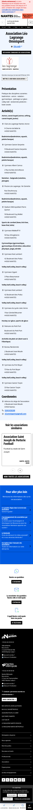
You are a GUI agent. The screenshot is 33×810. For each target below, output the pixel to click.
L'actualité (5, 720)
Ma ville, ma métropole (10, 709)
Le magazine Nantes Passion (11, 723)
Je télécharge (16, 623)
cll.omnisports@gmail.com (15, 414)
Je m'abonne (16, 582)
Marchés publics (6, 746)
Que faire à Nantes (8, 716)
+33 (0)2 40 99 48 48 (8, 671)
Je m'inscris (16, 602)
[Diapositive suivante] (30, 22)
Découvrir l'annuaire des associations (16, 53)
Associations (5, 762)
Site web (17, 46)
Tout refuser (22, 795)
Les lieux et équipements (9, 772)
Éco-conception (16, 788)
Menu (29, 807)
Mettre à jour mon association (14, 79)
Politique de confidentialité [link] (22, 799)
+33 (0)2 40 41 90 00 (8, 642)
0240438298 (10, 410)
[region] (16, 22)
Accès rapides (4, 808)
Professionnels (6, 756)
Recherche (22, 808)
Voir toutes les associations (16, 477)
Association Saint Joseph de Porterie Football (15, 440)
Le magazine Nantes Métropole (13, 727)
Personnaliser (8, 799)
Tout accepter (12, 795)
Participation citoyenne (8, 735)
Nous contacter (8, 700)
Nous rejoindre (6, 740)
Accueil (4, 27)
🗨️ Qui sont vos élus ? (8, 655)
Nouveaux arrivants (7, 751)
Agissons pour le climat (10, 713)
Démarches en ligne (14, 808)
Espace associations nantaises (16, 27)
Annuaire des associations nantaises (22, 27)
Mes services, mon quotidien (10, 27)
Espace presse (6, 767)
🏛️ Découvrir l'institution (9, 657)
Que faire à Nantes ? (27, 16)
